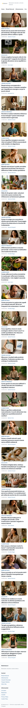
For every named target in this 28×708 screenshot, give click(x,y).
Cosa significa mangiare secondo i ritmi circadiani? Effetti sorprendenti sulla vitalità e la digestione (13, 142)
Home (2, 9)
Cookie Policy (4, 699)
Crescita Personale (6, 111)
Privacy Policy (4, 696)
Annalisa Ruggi (11, 253)
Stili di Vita (4, 55)
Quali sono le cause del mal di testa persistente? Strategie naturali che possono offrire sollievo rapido (13, 32)
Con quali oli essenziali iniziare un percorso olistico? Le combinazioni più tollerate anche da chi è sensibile (13, 493)
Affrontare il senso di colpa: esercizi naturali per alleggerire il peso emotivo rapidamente (13, 653)
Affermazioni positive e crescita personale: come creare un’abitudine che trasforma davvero (13, 249)
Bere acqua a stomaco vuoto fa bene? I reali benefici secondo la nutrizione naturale (12, 548)
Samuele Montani (12, 172)
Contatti (3, 694)
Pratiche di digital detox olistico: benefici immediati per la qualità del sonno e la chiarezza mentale (13, 466)
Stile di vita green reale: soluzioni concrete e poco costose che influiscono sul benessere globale (12, 195)
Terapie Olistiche (6, 83)
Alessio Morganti (12, 227)
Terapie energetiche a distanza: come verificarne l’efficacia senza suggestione (12, 627)
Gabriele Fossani (11, 36)
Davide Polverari (11, 336)
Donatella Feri (11, 93)
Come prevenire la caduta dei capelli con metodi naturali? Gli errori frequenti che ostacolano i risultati (13, 304)
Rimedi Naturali (10, 9)
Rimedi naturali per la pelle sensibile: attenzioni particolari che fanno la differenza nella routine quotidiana (13, 168)
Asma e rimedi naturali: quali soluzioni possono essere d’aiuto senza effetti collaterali (12, 440)
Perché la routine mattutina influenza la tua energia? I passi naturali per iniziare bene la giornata (14, 115)
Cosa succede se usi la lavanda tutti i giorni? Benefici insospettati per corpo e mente (14, 574)
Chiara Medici (11, 525)
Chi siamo (3, 690)
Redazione (3, 692)
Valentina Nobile (11, 199)
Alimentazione (19, 9)
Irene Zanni (10, 65)
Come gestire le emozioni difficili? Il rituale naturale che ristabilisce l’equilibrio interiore (13, 385)
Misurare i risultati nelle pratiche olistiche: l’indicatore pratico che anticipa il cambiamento (12, 359)
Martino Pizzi (11, 418)
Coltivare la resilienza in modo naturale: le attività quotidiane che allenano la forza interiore (13, 600)
